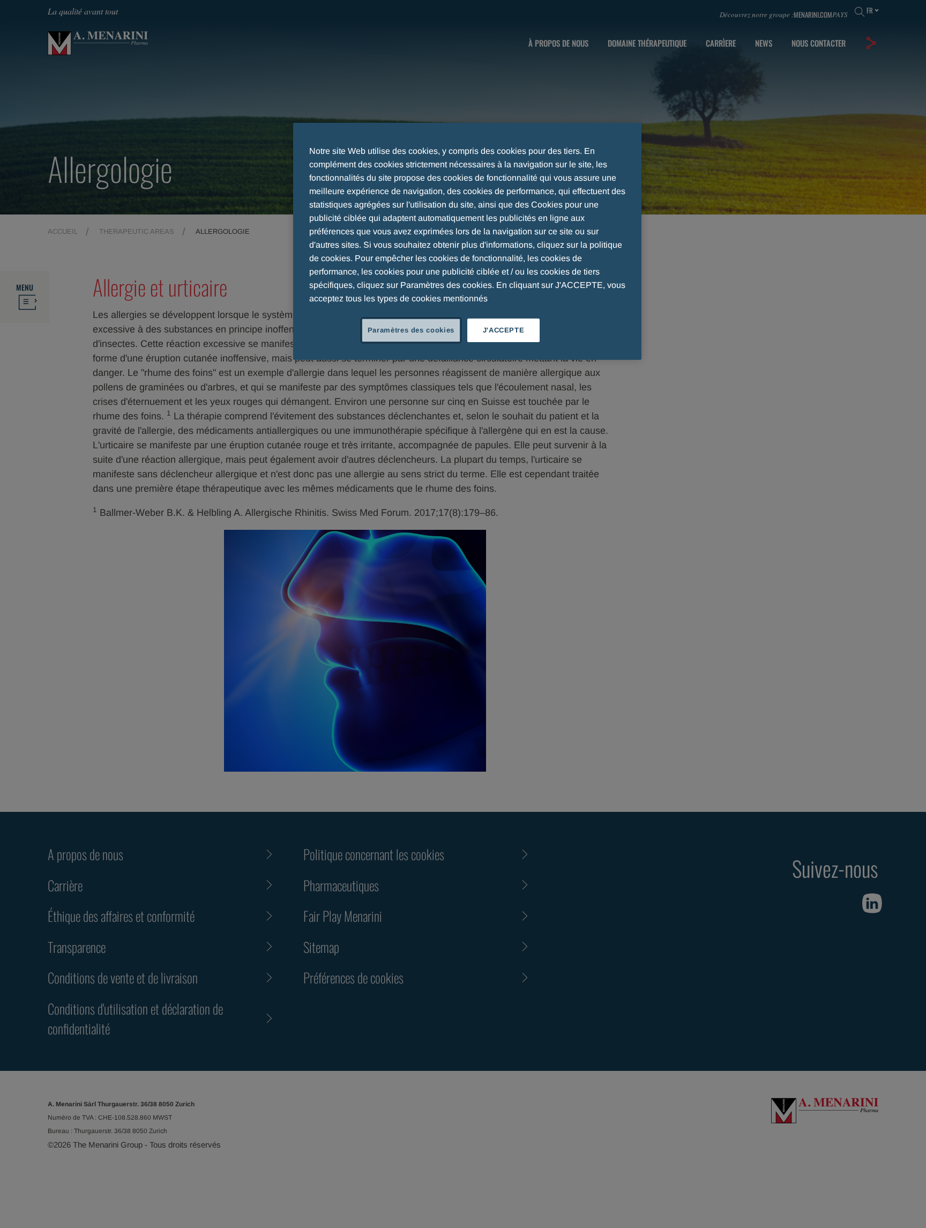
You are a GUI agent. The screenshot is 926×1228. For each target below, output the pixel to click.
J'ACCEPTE (504, 330)
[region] (467, 241)
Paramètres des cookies (411, 330)
